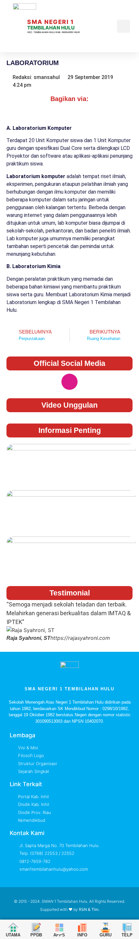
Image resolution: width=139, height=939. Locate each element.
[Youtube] (90, 382)
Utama (13, 935)
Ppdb (36, 935)
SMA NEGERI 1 (50, 21)
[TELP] (127, 928)
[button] (113, 26)
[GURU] (105, 928)
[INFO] (82, 927)
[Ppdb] (36, 928)
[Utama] (13, 928)
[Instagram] (69, 382)
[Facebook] (48, 382)
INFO (82, 935)
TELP (127, 935)
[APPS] (59, 928)
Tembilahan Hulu (51, 28)
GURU (106, 935)
